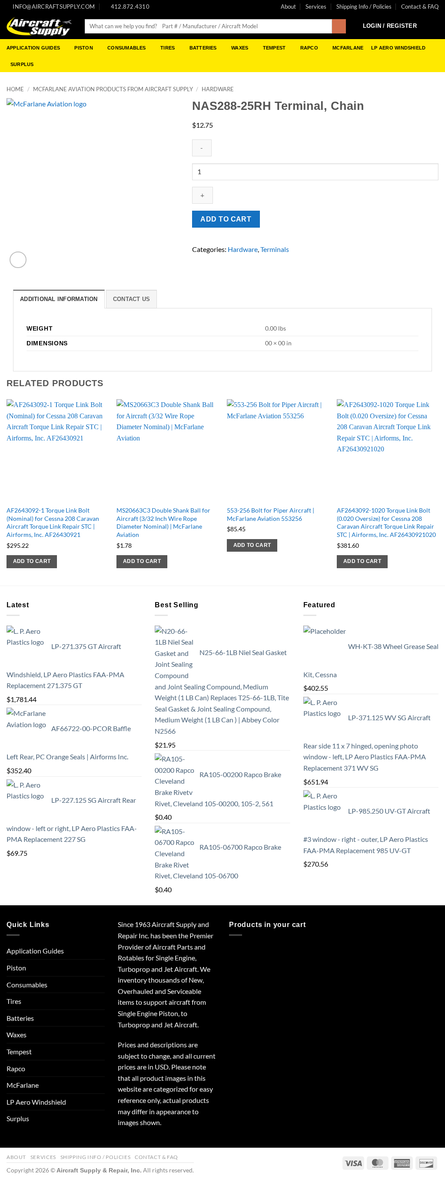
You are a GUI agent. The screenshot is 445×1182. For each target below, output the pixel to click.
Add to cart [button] (32, 561)
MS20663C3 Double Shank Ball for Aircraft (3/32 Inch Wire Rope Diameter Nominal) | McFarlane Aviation (163, 522)
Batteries (203, 47)
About (288, 6)
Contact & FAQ (419, 6)
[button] (390, 26)
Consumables (126, 47)
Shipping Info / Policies (364, 6)
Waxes (239, 47)
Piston (83, 47)
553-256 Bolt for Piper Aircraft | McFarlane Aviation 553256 (270, 514)
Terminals (274, 249)
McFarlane (347, 47)
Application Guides (33, 47)
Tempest (274, 47)
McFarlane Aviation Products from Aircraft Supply (113, 89)
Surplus (22, 64)
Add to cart (225, 219)
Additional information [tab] (59, 299)
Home (15, 89)
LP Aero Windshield (398, 47)
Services (316, 6)
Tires (167, 47)
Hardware (218, 89)
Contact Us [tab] (131, 299)
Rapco (309, 47)
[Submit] (339, 26)
